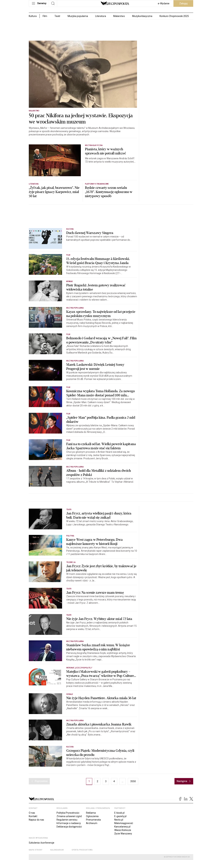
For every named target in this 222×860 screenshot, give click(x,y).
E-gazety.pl (120, 816)
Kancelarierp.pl (122, 826)
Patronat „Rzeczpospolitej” (79, 668)
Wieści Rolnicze (122, 830)
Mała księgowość (123, 823)
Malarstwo (119, 16)
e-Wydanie (163, 3)
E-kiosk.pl (119, 812)
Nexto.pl (118, 819)
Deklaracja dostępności (69, 826)
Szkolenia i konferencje (41, 842)
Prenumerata (93, 819)
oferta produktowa (82, 850)
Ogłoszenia (92, 816)
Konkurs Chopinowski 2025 (174, 16)
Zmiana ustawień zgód (69, 816)
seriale (69, 694)
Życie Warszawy (123, 833)
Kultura (70, 229)
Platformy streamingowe (97, 184)
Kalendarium (57, 850)
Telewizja (70, 562)
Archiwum (91, 823)
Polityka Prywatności (68, 812)
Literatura (100, 16)
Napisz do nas (36, 819)
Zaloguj (183, 3)
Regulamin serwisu (67, 819)
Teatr (57, 16)
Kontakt (33, 816)
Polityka (70, 536)
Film (45, 16)
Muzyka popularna (78, 16)
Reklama (91, 812)
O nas (32, 812)
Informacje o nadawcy (69, 823)
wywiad (69, 281)
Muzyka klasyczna (142, 16)
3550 (133, 781)
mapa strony (35, 850)
